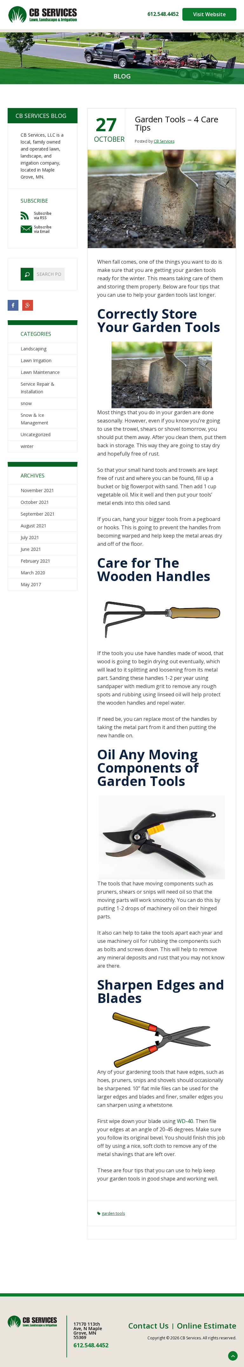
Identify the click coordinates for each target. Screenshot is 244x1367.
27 (106, 124)
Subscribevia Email (42, 229)
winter (27, 446)
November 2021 (37, 490)
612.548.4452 (163, 13)
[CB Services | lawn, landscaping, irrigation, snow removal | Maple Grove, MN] (43, 14)
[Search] (27, 274)
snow (26, 403)
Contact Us (148, 1325)
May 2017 (31, 584)
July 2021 (30, 537)
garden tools (113, 1213)
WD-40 (185, 1121)
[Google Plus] (27, 305)
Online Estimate (206, 1325)
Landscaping (33, 349)
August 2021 (33, 526)
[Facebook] (13, 305)
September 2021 (38, 514)
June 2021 (31, 549)
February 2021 (35, 561)
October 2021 (35, 502)
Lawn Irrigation (36, 360)
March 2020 (33, 573)
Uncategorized (36, 434)
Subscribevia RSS (42, 215)
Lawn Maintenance (40, 372)
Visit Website (209, 14)
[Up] (233, 1356)
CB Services (164, 141)
